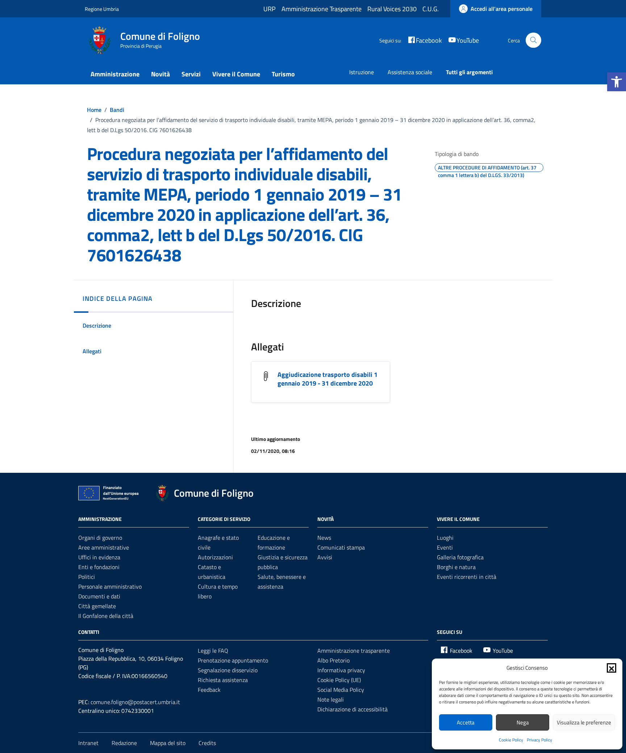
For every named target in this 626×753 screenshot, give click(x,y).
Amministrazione (115, 74)
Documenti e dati (99, 596)
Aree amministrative (103, 547)
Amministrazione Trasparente (321, 9)
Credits (207, 743)
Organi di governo (100, 537)
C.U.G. (430, 9)
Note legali (330, 699)
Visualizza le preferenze (584, 722)
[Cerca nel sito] (533, 40)
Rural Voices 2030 (392, 9)
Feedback (209, 689)
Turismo (283, 74)
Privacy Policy (539, 739)
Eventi (445, 547)
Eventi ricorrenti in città (466, 576)
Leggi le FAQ (213, 650)
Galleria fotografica (460, 557)
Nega (523, 722)
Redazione (124, 743)
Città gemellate (97, 606)
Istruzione (361, 72)
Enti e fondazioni (99, 567)
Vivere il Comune (236, 74)
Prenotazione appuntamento (233, 660)
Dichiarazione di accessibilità (352, 709)
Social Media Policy (340, 689)
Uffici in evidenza (99, 557)
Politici (86, 576)
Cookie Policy (511, 739)
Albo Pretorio (333, 660)
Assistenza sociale (410, 72)
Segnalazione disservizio (228, 670)
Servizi (191, 74)
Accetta (466, 722)
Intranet (88, 743)
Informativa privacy (341, 670)
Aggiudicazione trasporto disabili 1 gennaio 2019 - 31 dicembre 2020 (327, 379)
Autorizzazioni (215, 557)
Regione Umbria (102, 9)
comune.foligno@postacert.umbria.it (135, 702)
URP (269, 9)
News (324, 537)
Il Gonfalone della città (105, 615)
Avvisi (324, 557)
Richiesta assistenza (223, 680)
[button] (616, 81)
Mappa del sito (167, 743)
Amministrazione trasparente (353, 650)
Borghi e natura (456, 567)
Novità (160, 74)
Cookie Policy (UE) (339, 680)
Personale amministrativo (110, 586)
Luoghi (445, 537)
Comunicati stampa (341, 547)
